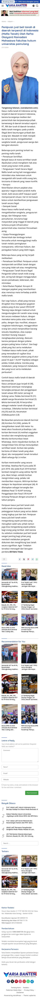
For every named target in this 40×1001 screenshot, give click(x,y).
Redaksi (26, 988)
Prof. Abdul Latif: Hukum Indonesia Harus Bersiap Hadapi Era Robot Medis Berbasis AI (22, 808)
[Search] (37, 6)
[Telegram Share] (32, 559)
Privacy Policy (29, 990)
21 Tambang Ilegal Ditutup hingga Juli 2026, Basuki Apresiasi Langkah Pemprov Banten (29, 607)
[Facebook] (8, 981)
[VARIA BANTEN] (16, 6)
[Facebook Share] (19, 559)
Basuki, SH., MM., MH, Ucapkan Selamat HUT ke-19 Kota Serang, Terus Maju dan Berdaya (9, 607)
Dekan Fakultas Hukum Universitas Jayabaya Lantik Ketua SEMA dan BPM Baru (22, 815)
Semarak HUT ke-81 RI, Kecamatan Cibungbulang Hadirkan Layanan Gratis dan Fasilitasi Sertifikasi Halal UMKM (10, 584)
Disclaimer (20, 992)
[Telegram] (32, 981)
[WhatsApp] (28, 981)
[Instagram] (20, 981)
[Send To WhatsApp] (36, 559)
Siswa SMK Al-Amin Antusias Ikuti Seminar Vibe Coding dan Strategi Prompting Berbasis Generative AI (10, 630)
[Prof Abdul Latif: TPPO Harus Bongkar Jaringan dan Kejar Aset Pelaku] (30, 574)
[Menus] (3, 6)
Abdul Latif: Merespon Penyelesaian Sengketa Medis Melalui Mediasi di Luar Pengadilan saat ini (20, 828)
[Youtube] (24, 981)
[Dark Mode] (33, 6)
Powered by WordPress (12, 995)
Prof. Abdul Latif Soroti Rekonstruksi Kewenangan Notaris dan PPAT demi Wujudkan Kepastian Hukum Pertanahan (20, 822)
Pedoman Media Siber (14, 990)
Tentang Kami (16, 988)
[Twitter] (12, 981)
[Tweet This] (24, 559)
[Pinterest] (16, 981)
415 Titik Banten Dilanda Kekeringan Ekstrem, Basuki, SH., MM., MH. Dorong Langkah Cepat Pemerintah (19, 835)
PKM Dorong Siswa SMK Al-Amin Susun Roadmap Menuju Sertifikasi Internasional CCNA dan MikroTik (29, 630)
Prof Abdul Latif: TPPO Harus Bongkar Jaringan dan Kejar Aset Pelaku (29, 584)
